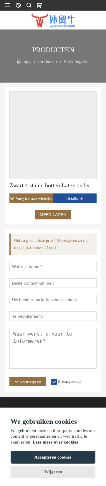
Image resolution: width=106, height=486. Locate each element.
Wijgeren (53, 471)
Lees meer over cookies (55, 442)
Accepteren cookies (53, 457)
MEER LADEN (53, 214)
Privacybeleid (69, 381)
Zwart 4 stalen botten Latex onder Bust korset (53, 185)
